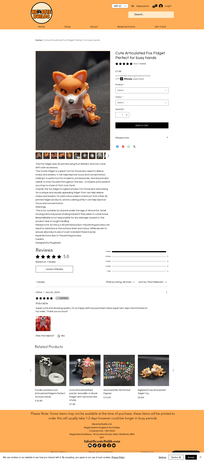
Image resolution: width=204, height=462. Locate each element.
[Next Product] (173, 370)
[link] (130, 63)
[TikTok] (95, 445)
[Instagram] (104, 445)
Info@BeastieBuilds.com (102, 441)
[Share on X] (134, 146)
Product (119, 85)
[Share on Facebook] (117, 146)
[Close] (200, 457)
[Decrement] (118, 114)
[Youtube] (114, 445)
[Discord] (90, 445)
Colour (119, 97)
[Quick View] (50, 370)
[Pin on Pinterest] (123, 146)
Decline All (176, 457)
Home (39, 40)
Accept (191, 457)
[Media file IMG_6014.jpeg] (43, 323)
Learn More (138, 79)
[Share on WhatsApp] (129, 146)
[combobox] (141, 90)
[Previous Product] (30, 370)
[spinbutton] (122, 114)
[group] (102, 380)
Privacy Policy (118, 457)
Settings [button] (162, 457)
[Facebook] (109, 445)
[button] (120, 6)
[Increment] (127, 114)
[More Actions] (166, 292)
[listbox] (120, 6)
